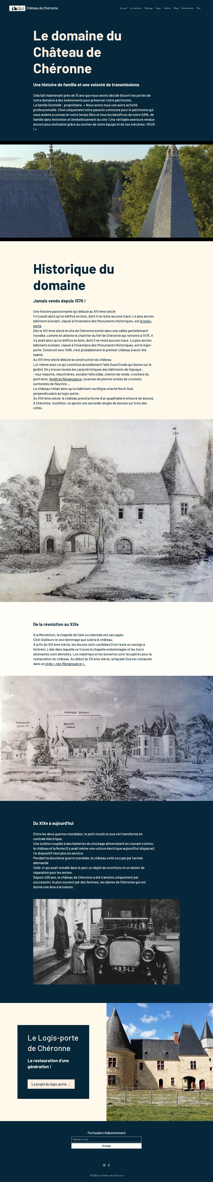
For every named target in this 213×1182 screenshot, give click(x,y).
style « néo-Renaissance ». (65, 664)
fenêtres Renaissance (65, 379)
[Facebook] (108, 1165)
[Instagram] (104, 1165)
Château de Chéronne (42, 8)
